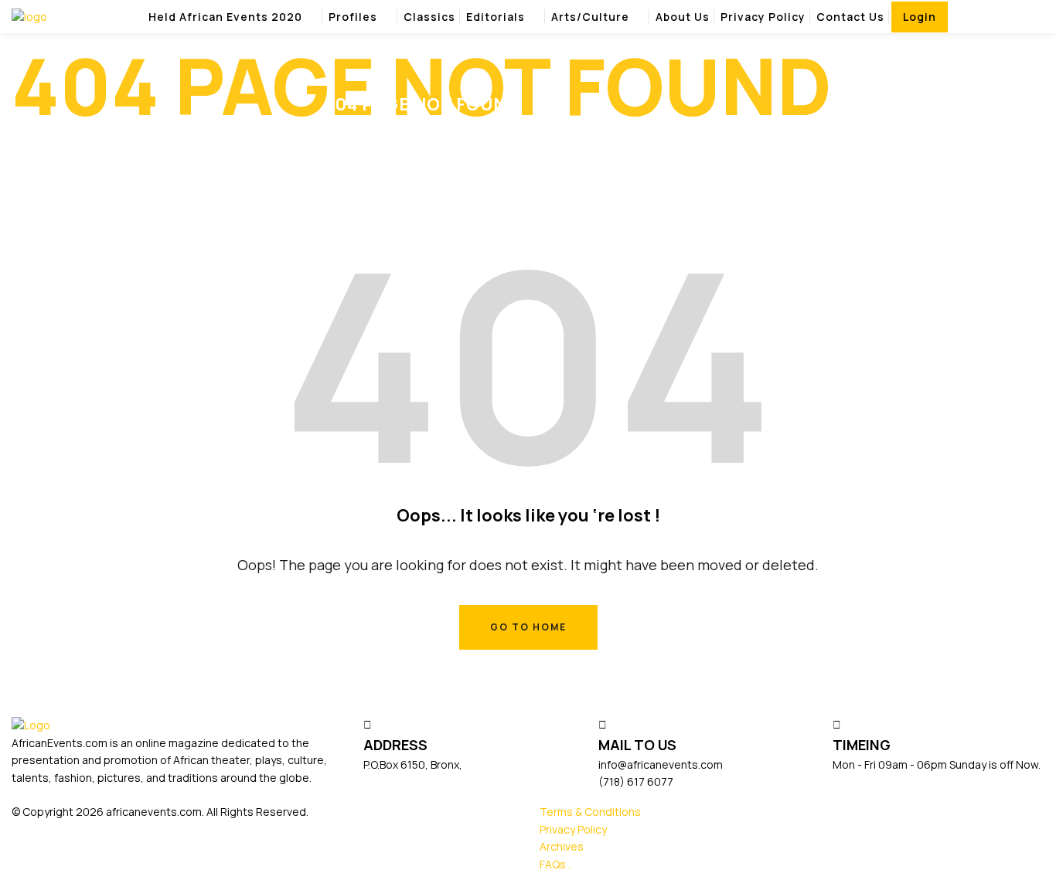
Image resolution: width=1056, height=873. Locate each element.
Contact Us (850, 16)
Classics (429, 16)
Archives (562, 846)
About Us (683, 16)
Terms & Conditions (590, 811)
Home (913, 99)
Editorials (495, 16)
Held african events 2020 (225, 16)
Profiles (353, 16)
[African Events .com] (29, 15)
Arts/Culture (590, 16)
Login (919, 16)
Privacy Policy (763, 16)
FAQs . (555, 864)
